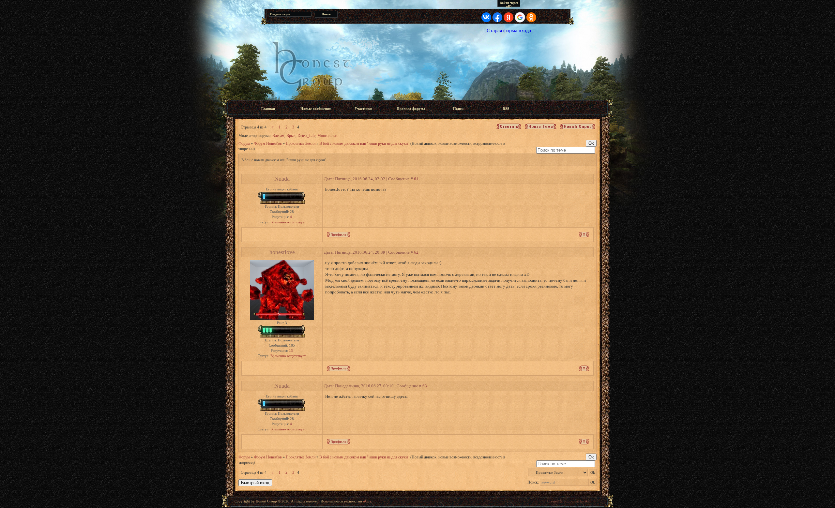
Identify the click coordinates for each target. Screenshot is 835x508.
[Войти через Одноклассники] (531, 17)
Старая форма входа (509, 30)
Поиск (458, 109)
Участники (363, 109)
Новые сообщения (315, 109)
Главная (268, 109)
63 (424, 385)
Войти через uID (509, 4)
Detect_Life (306, 135)
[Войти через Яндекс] (508, 17)
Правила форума (411, 109)
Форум (244, 143)
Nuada (282, 178)
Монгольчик (327, 135)
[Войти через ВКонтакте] (486, 17)
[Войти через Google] (520, 17)
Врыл (291, 135)
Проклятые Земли (300, 143)
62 (416, 252)
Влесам (278, 135)
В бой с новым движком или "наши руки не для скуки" (364, 143)
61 (416, 178)
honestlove (282, 252)
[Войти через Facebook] (497, 17)
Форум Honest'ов (268, 143)
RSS (506, 109)
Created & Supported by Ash (569, 501)
